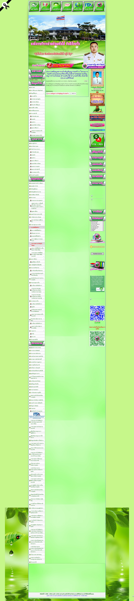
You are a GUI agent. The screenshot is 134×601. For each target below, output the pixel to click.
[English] (34, 80)
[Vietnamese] (41, 80)
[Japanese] (38, 80)
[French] (37, 80)
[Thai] (29, 80)
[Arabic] (30, 80)
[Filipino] (35, 80)
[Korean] (40, 80)
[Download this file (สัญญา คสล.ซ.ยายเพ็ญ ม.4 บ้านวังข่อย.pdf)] (47, 93)
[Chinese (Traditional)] (32, 80)
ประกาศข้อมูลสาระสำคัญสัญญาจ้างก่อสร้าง (58, 93)
